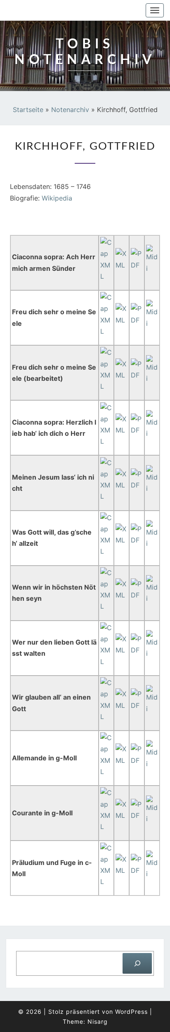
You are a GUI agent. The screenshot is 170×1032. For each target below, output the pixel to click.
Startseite (28, 109)
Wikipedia (57, 198)
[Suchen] (137, 963)
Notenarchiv (70, 109)
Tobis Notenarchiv (50, 10)
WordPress (131, 1011)
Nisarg (97, 1021)
